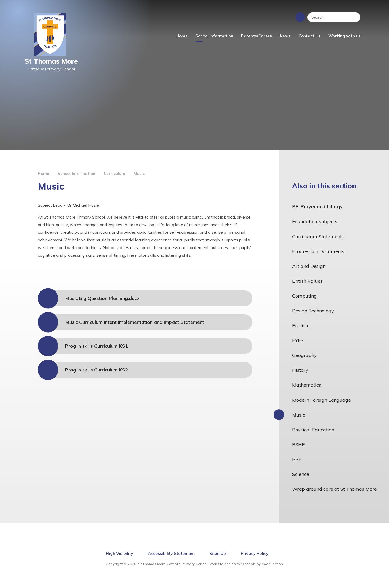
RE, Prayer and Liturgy (317, 206)
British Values (307, 281)
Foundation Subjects (314, 221)
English (300, 325)
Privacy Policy (255, 553)
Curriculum (114, 173)
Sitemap (217, 553)
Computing (304, 296)
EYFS (298, 340)
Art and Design (308, 266)
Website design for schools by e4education (246, 564)
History (300, 370)
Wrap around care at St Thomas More (334, 489)
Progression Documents (318, 251)
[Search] (353, 17)
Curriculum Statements (318, 236)
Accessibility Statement (171, 553)
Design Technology (313, 311)
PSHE (298, 444)
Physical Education (313, 430)
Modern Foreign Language (321, 400)
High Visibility (119, 553)
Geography (304, 355)
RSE (296, 459)
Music (139, 173)
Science (300, 474)
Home (43, 173)
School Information (76, 173)
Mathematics (306, 385)
